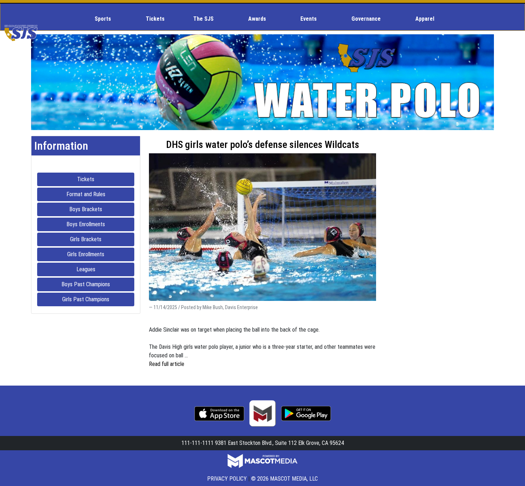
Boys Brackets (101, 209)
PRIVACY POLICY (227, 478)
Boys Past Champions (97, 284)
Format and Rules (100, 194)
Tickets (105, 179)
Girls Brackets (102, 239)
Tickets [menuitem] (155, 18)
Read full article (166, 364)
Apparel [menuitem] (424, 18)
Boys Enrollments (100, 224)
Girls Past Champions (98, 299)
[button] (105, 19)
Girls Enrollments (100, 254)
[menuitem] (105, 19)
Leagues (105, 269)
